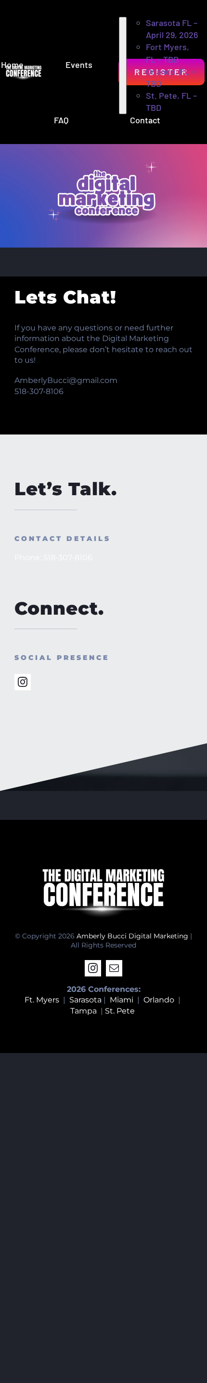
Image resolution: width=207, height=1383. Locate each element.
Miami (121, 999)
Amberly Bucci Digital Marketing (132, 936)
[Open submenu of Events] (123, 65)
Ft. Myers (42, 999)
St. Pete (121, 1010)
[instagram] (22, 682)
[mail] (114, 968)
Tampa (83, 1010)
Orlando (158, 999)
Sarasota (85, 999)
